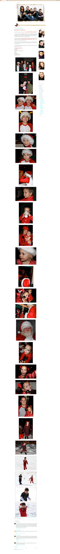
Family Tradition (34, 517)
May (40, 94)
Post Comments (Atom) (20, 549)
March (41, 96)
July (40, 93)
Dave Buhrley (21, 517)
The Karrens (17, 522)
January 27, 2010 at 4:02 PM (20, 533)
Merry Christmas (42, 99)
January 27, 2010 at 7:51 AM (20, 528)
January (41, 98)
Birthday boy (18, 517)
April (40, 95)
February (41, 97)
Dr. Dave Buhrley (29, 517)
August (41, 92)
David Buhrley (25, 517)
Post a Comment (16, 546)
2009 (40, 114)
